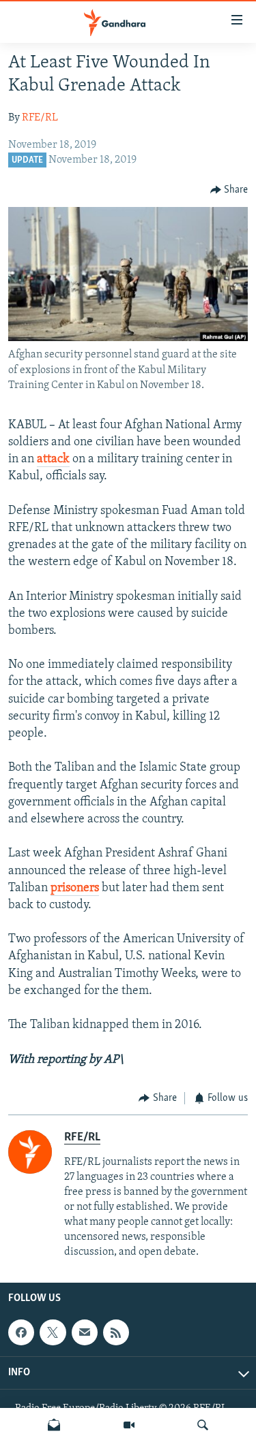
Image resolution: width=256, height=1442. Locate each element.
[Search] (202, 1425)
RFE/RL (40, 117)
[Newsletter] (54, 1425)
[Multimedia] (129, 1425)
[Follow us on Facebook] (21, 1332)
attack (53, 459)
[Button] (229, 190)
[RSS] (116, 1332)
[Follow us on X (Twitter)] (53, 1332)
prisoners (75, 888)
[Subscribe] (85, 1332)
